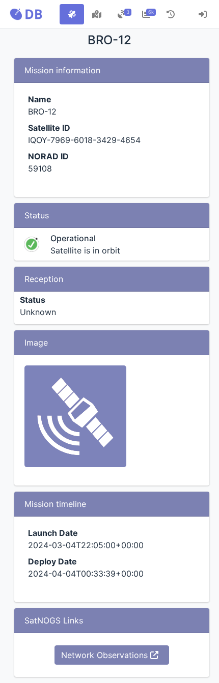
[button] (26, 14)
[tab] (72, 14)
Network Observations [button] (105, 655)
